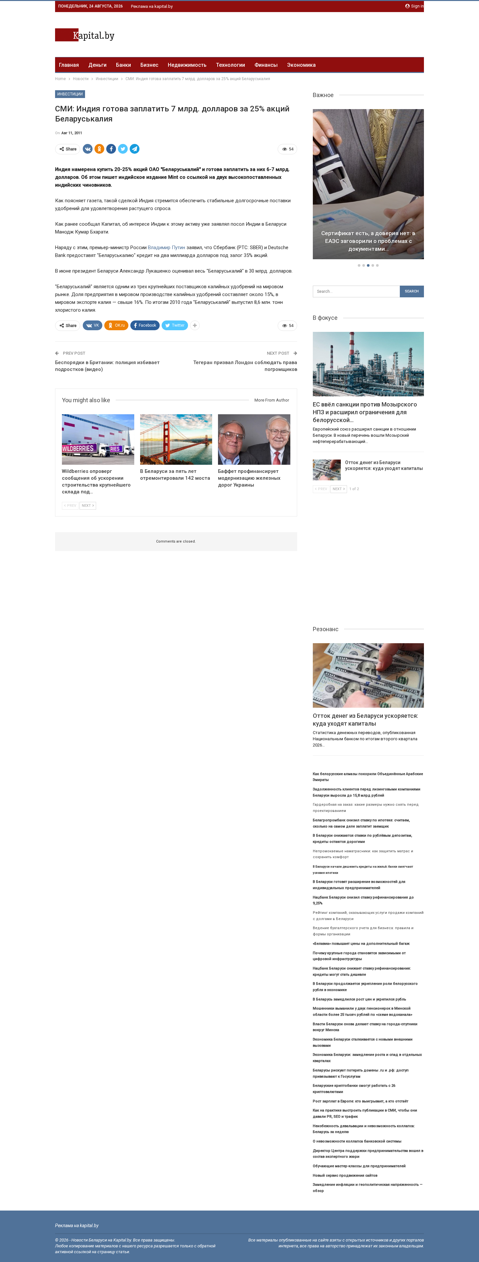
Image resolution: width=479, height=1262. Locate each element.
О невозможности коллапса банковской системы (357, 1141)
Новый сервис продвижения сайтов (345, 1175)
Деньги (97, 65)
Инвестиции (70, 94)
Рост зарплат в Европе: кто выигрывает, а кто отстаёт (360, 1101)
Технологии (230, 65)
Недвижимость (187, 65)
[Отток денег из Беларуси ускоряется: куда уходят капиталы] (327, 470)
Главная (69, 65)
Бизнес (149, 65)
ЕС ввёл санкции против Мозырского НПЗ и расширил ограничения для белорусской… (368, 241)
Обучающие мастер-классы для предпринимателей (359, 1166)
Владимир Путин (166, 247)
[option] (368, 185)
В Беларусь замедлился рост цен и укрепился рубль (359, 999)
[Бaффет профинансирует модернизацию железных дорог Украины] (254, 439)
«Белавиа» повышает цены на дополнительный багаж (361, 944)
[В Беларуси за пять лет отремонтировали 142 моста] (176, 439)
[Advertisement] (305, 33)
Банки (123, 65)
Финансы (266, 65)
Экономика (301, 65)
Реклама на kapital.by (152, 6)
